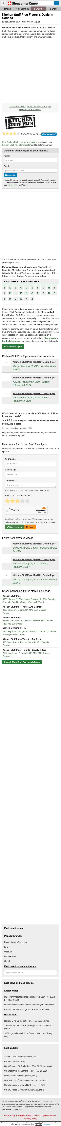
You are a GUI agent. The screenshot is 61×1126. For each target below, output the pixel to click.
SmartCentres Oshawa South (24, 1089)
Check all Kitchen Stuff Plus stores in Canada (22, 662)
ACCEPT (39, 1124)
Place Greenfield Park (20, 1075)
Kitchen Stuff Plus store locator (16, 144)
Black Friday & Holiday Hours (17, 1115)
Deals (53, 8)
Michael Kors (10, 956)
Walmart (8, 951)
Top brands (22, 8)
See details (47, 1124)
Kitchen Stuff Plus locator (30, 109)
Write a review (48, 134)
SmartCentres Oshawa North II (24, 1084)
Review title (10, 469)
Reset (31, 527)
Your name (10, 458)
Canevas (14, 1061)
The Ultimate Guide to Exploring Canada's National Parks (27, 1027)
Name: (7, 155)
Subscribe (11, 175)
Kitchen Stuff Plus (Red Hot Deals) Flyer (34, 361)
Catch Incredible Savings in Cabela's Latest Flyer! (27, 1009)
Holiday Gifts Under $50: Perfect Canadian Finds (26, 1020)
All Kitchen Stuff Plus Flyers (39, 106)
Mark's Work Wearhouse (15, 942)
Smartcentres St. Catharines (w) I (26, 1070)
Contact (36, 1115)
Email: (7, 166)
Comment (10, 480)
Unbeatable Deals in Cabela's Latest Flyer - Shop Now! (29, 1004)
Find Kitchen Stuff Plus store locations (19, 141)
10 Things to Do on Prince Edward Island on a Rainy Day (28, 1035)
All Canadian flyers (17, 106)
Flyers (38, 8)
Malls (7, 8)
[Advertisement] (30, 70)
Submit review (15, 527)
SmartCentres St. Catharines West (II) (28, 1065)
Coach (7, 960)
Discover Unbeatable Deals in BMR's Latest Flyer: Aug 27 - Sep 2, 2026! (29, 998)
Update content (49, 1115)
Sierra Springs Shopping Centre (25, 1080)
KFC (6, 946)
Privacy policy (13, 185)
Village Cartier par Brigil (21, 1056)
